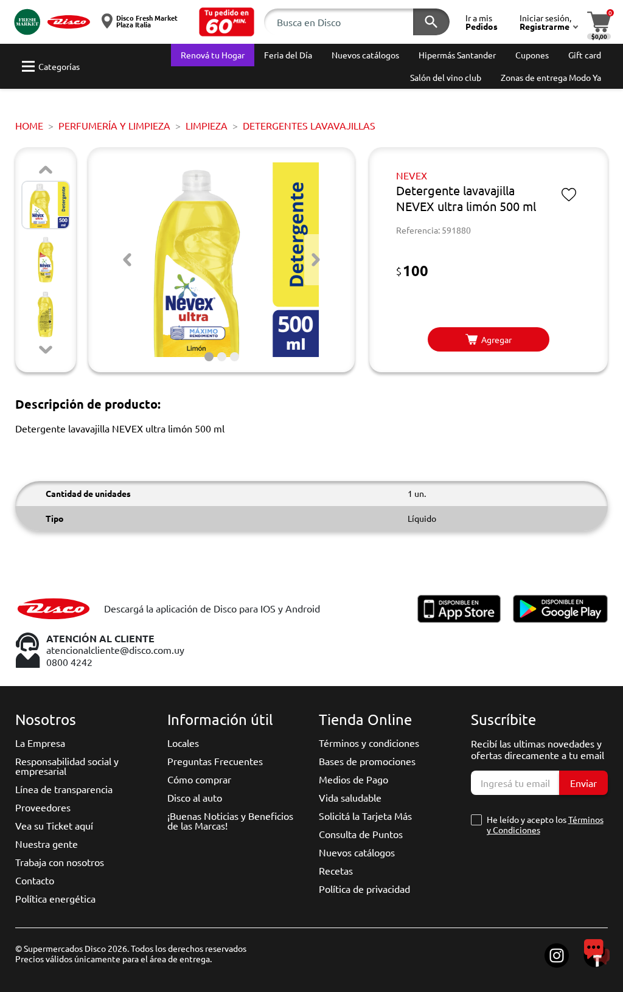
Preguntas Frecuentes (215, 761)
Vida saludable (350, 797)
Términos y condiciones (369, 742)
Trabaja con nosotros (59, 862)
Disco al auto (194, 797)
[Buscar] (431, 22)
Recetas (336, 870)
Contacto (34, 880)
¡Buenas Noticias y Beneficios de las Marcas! (230, 820)
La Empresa (40, 742)
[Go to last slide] (127, 259)
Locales (183, 742)
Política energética (55, 898)
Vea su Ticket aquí (54, 825)
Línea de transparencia (64, 789)
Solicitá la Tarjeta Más (365, 815)
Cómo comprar (199, 779)
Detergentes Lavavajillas (309, 125)
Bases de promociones (367, 761)
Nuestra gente (46, 843)
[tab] (209, 356)
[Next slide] (46, 350)
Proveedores (43, 807)
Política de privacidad (364, 888)
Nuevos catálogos (357, 852)
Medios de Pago (353, 779)
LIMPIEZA (207, 125)
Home (29, 125)
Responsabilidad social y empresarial (67, 765)
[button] (227, 21)
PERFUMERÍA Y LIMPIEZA (114, 125)
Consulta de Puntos (361, 834)
